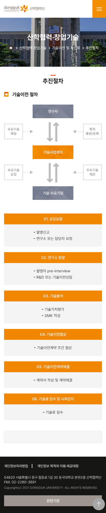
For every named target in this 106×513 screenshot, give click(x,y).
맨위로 (99, 504)
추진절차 (92, 48)
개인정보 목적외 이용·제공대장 (58, 466)
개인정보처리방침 (16, 466)
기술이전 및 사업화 (66, 48)
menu (99, 9)
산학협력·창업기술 (32, 48)
